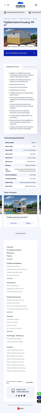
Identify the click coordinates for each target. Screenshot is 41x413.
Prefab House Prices (13, 303)
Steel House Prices (13, 285)
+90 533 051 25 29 (22, 392)
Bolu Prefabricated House (15, 356)
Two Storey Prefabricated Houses (18, 309)
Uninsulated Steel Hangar (15, 341)
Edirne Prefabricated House (15, 365)
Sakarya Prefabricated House (16, 371)
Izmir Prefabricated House (15, 350)
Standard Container (13, 319)
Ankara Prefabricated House (16, 353)
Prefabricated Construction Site (17, 269)
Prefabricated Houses (25, 18)
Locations (10, 347)
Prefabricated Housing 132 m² (17, 217)
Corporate (10, 247)
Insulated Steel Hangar (14, 338)
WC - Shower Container (14, 328)
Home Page (7, 18)
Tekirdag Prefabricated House (16, 368)
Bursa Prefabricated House (15, 362)
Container (10, 316)
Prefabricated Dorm (13, 275)
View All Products (20, 233)
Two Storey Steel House (14, 291)
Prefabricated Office (13, 266)
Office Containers (12, 322)
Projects (9, 256)
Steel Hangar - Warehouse (15, 335)
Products (14, 18)
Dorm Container (12, 325)
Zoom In (22, 46)
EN (8, 5)
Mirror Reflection (12, 46)
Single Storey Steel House (15, 288)
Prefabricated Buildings (14, 263)
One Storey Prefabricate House (17, 306)
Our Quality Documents (14, 250)
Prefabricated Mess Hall (14, 272)
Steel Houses (11, 282)
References (10, 253)
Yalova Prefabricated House (15, 359)
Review (28, 223)
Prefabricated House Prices (16, 12)
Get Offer (30, 46)
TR (5, 5)
